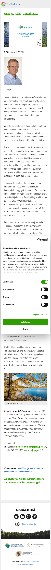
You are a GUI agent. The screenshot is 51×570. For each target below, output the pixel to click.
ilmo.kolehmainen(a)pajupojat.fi (30, 446)
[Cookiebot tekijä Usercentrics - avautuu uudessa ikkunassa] (37, 239)
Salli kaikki (25, 322)
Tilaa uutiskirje (29, 524)
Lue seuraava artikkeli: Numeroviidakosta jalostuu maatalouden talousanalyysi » (24, 480)
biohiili (20, 468)
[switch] (44, 289)
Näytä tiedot (38, 315)
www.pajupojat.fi (32, 450)
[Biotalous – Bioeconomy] (10, 4)
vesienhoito (9, 471)
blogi (26, 468)
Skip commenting (25, 495)
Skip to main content (9, 9)
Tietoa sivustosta (33, 561)
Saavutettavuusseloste (25, 564)
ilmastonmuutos (37, 468)
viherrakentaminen (23, 471)
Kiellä (25, 329)
